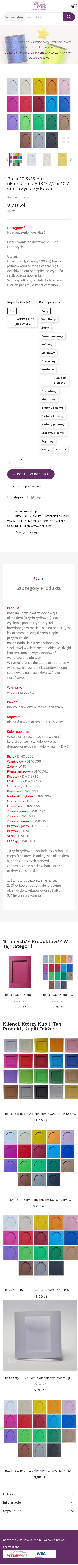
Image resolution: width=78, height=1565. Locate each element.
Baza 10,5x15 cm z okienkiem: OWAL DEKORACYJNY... (58, 995)
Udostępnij (28, 497)
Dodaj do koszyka (33, 474)
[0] (72, 5)
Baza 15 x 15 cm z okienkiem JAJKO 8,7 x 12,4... (39, 1470)
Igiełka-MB (20, 1001)
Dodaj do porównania (26, 486)
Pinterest (39, 497)
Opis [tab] (39, 578)
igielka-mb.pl (33, 1539)
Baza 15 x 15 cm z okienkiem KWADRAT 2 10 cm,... (41, 1114)
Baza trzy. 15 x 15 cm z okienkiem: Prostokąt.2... (40, 1378)
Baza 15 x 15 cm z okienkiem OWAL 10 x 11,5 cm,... (41, 1290)
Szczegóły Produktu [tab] (39, 588)
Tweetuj (33, 497)
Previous (2, 113)
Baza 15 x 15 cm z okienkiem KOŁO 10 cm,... (39, 1200)
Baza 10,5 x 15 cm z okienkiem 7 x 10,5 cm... (20, 995)
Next (76, 113)
